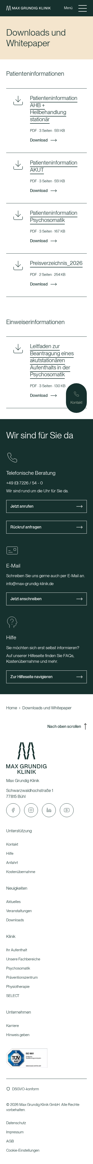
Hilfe (9, 853)
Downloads (15, 920)
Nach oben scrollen (64, 726)
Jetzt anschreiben (26, 598)
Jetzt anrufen (21, 506)
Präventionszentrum (22, 977)
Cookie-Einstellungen (22, 1150)
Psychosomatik (18, 968)
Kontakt (12, 844)
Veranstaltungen (19, 911)
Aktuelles (13, 902)
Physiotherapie (18, 986)
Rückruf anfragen (25, 527)
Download (39, 140)
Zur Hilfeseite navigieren (31, 676)
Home (11, 707)
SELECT (12, 996)
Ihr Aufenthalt (16, 950)
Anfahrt (12, 862)
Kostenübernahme (20, 872)
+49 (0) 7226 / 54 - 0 (24, 482)
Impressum (15, 1132)
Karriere (12, 1025)
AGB (10, 1141)
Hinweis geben (18, 1035)
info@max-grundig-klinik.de (30, 583)
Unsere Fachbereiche (23, 959)
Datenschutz (16, 1123)
